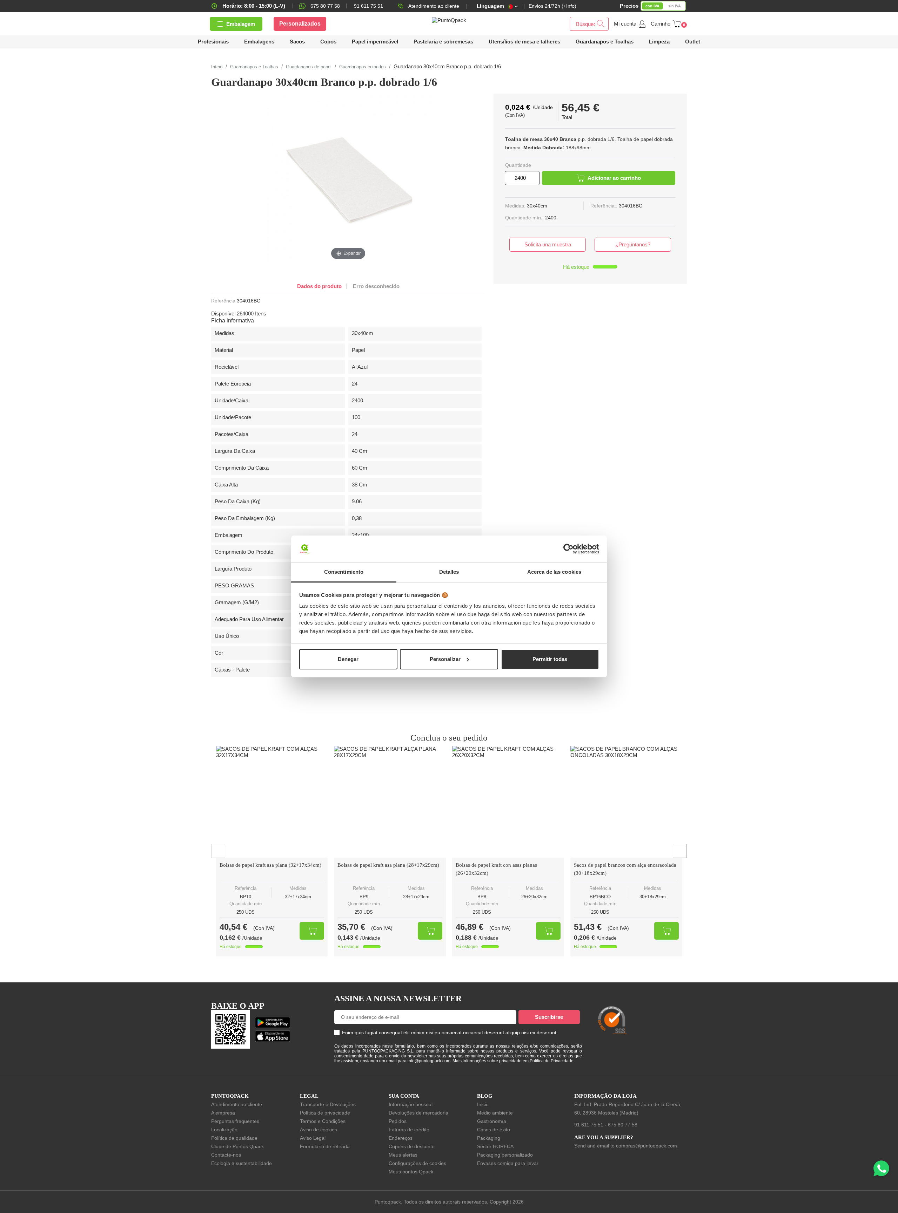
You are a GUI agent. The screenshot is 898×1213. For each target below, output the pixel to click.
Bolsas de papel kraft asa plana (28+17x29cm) (388, 865)
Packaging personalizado (505, 1155)
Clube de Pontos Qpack (237, 1146)
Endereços (401, 1138)
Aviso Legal (313, 1138)
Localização (224, 1129)
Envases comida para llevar (507, 1163)
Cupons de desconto (412, 1146)
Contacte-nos (226, 1155)
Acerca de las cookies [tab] (554, 572)
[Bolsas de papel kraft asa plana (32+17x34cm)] (272, 802)
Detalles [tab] (449, 572)
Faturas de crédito (409, 1129)
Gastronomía (491, 1121)
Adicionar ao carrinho (614, 178)
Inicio (483, 1104)
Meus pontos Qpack (411, 1171)
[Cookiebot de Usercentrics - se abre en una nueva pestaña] (568, 549)
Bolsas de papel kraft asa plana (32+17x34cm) (270, 865)
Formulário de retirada (325, 1146)
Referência (223, 301)
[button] (524, 41)
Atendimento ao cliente (433, 6)
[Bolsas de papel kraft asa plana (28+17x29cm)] (390, 802)
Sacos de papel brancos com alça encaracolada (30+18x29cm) (625, 869)
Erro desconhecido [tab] (376, 286)
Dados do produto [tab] (319, 286)
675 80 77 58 (325, 6)
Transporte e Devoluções (328, 1104)
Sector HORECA (495, 1146)
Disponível (223, 313)
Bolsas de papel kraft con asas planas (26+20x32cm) (496, 869)
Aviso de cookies (318, 1129)
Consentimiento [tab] (343, 572)
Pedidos (398, 1121)
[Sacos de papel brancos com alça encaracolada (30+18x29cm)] (626, 802)
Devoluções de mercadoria (418, 1113)
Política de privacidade (325, 1113)
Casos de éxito (493, 1129)
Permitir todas (549, 659)
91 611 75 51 (588, 1124)
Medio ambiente (495, 1113)
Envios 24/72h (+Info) (552, 6)
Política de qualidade (234, 1138)
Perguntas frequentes (235, 1121)
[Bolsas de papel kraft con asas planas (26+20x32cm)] (508, 802)
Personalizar (445, 659)
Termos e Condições (323, 1121)
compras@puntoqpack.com (646, 1146)
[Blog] (672, 987)
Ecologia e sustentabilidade (241, 1163)
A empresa (223, 1113)
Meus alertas (403, 1155)
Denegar (348, 659)
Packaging (488, 1138)
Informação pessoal (411, 1104)
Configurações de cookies (417, 1163)
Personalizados (300, 24)
